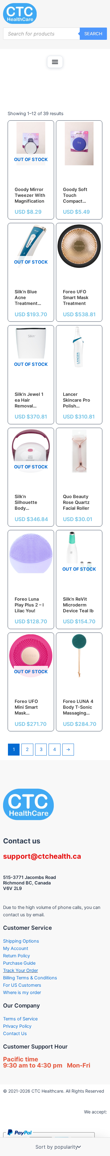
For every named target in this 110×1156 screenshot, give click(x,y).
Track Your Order (20, 970)
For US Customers (22, 985)
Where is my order (22, 992)
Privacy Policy (17, 1026)
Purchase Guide (19, 963)
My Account (15, 948)
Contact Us (15, 1033)
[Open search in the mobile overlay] (55, 34)
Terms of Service (20, 1019)
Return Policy (16, 956)
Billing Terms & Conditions (30, 978)
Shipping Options (21, 941)
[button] (55, 62)
